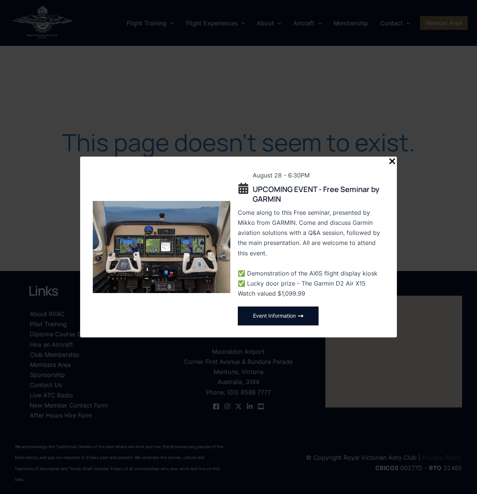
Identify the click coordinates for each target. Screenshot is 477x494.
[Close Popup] (392, 162)
